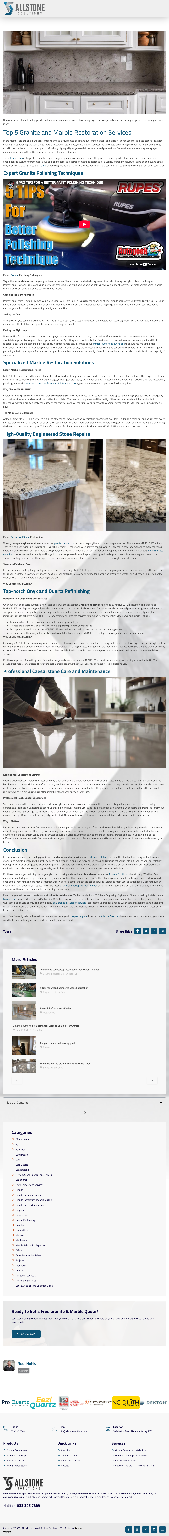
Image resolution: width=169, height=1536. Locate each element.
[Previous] (17, 1080)
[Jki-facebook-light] (128, 1529)
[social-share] (137, 931)
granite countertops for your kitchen (78, 885)
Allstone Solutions (99, 857)
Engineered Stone (20, 537)
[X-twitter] (145, 1529)
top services (16, 158)
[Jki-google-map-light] (162, 1529)
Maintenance (10, 899)
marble (42, 165)
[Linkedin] (154, 1529)
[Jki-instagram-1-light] (137, 1529)
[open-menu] (163, 8)
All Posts (23, 1371)
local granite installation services (69, 903)
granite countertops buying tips (108, 344)
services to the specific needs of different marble (51, 383)
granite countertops (64, 543)
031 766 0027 (28, 1334)
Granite (15, 275)
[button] (161, 1102)
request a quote (79, 916)
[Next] (152, 1080)
